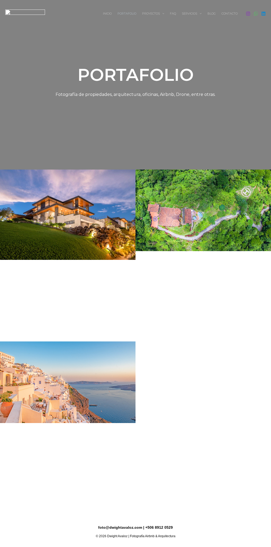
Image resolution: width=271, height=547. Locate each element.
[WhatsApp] (256, 13)
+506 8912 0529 (159, 527)
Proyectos (151, 13)
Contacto (230, 13)
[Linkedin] (263, 13)
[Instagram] (248, 13)
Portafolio (127, 13)
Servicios (189, 13)
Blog (211, 13)
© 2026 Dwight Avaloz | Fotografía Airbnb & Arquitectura (135, 536)
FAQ (173, 13)
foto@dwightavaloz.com (120, 527)
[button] (162, 13)
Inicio (107, 13)
